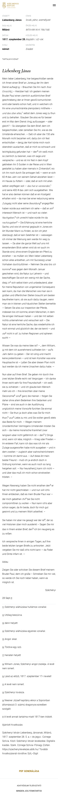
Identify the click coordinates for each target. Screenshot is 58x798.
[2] (31, 122)
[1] (3, 607)
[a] (3, 664)
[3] (22, 143)
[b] (3, 676)
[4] (10, 204)
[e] (19, 486)
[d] (3, 350)
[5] (44, 260)
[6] (6, 283)
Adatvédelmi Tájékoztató (29, 786)
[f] (11, 598)
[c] (3, 684)
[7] (36, 469)
